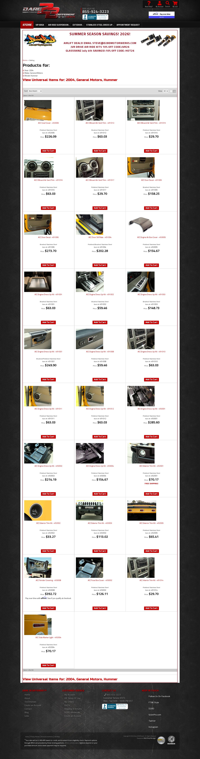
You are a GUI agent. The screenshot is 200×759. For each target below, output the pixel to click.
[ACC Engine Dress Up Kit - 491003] (151, 282)
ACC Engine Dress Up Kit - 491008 (100, 352)
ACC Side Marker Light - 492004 (48, 637)
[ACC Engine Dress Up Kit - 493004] (100, 453)
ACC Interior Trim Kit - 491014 (151, 580)
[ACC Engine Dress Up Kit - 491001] (48, 282)
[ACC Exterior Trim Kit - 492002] (48, 510)
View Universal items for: (70, 80)
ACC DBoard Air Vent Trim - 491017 (100, 180)
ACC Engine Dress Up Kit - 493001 (151, 409)
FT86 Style (153, 702)
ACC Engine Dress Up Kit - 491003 (151, 294)
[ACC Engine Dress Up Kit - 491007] (48, 339)
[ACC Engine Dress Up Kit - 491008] (100, 339)
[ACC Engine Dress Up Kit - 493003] (48, 453)
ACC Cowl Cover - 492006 (48, 123)
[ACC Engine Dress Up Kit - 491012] (100, 396)
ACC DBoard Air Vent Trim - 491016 (48, 180)
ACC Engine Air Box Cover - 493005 (151, 237)
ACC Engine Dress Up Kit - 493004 (100, 466)
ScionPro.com (154, 714)
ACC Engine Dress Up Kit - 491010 (151, 352)
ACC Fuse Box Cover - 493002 (100, 580)
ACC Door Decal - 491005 (151, 180)
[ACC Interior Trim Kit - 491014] (151, 567)
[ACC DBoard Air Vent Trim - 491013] (100, 110)
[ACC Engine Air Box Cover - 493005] (151, 224)
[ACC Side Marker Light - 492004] (48, 625)
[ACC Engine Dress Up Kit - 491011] (48, 396)
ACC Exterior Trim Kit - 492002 (48, 523)
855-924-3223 (113, 694)
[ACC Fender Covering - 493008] (48, 567)
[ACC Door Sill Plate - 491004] (100, 224)
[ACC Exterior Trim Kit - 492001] (151, 453)
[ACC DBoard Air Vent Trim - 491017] (100, 167)
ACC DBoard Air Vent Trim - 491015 (151, 123)
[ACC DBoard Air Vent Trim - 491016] (48, 167)
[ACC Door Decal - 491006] (48, 224)
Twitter (152, 720)
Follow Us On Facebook (159, 696)
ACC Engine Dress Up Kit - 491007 (48, 352)
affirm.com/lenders (71, 743)
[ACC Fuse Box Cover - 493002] (100, 567)
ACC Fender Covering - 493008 (48, 580)
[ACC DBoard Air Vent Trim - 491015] (151, 110)
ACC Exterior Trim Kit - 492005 (151, 523)
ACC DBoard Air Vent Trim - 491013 (100, 123)
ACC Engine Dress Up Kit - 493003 (48, 466)
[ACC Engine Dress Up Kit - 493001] (151, 396)
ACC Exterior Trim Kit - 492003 (100, 523)
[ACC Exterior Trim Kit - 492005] (151, 510)
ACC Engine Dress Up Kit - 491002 (100, 294)
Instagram (153, 727)
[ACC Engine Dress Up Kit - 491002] (100, 282)
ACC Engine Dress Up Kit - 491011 (48, 409)
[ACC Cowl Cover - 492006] (48, 110)
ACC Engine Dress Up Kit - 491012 (100, 409)
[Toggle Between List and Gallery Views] (173, 91)
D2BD (151, 708)
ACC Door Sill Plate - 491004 (100, 237)
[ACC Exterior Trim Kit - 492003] (100, 510)
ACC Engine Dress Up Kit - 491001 (48, 294)
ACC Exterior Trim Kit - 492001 (151, 466)
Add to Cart (48, 151)
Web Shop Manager (150, 738)
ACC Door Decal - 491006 (48, 237)
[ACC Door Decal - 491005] (151, 167)
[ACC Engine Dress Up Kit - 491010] (151, 339)
